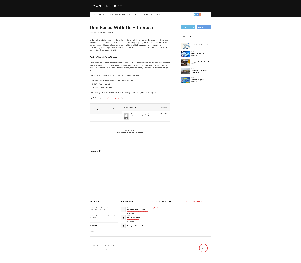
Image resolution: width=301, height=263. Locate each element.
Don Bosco (104, 98)
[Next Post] (114, 109)
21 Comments (131, 213)
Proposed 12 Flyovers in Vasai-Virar (199, 71)
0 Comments (194, 46)
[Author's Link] (126, 118)
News (192, 60)
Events (111, 32)
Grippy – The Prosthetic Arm (201, 62)
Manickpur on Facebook (193, 201)
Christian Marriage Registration (119, 14)
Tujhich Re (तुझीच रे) (197, 80)
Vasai (124, 98)
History (102, 14)
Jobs (135, 14)
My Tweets (155, 208)
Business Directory (146, 14)
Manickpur (104, 6)
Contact (158, 14)
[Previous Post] (98, 109)
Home (94, 14)
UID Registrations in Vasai (136, 209)
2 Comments (194, 63)
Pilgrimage (116, 98)
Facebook (200, 27)
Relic (121, 98)
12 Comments (131, 221)
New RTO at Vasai (133, 217)
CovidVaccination (197, 53)
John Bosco (110, 98)
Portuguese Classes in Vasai (136, 226)
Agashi (98, 98)
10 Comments (131, 229)
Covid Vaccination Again (200, 45)
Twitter (184, 27)
